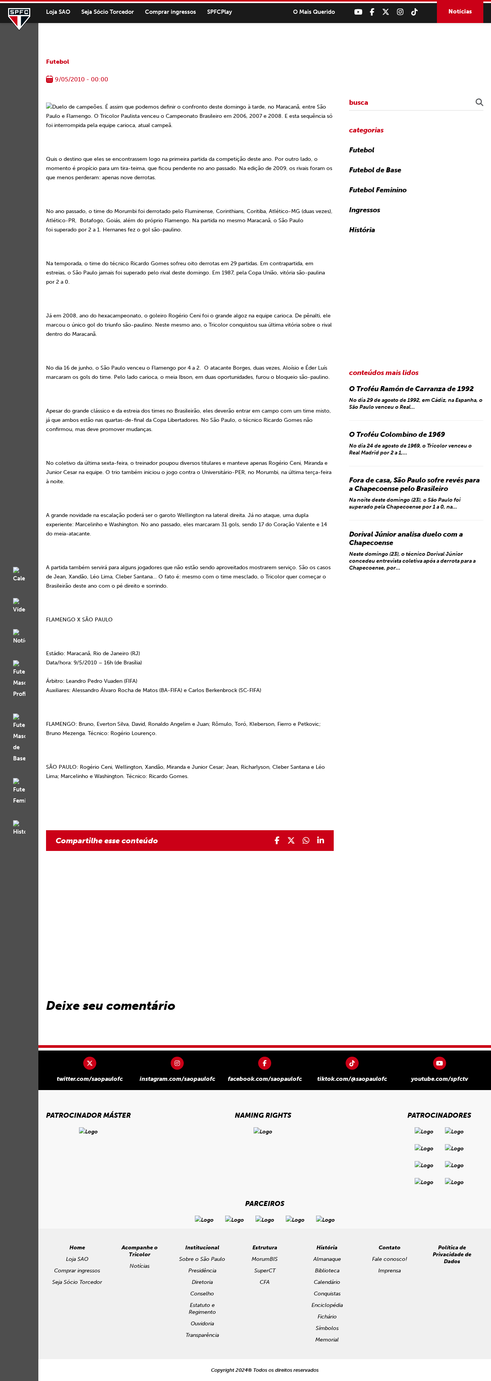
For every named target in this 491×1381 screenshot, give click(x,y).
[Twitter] (385, 12)
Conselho (202, 1293)
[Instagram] (400, 12)
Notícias (460, 11)
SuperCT (264, 1270)
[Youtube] (358, 12)
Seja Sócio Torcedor (107, 11)
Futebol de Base (375, 170)
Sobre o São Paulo (202, 1259)
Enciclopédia (327, 1305)
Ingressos (364, 210)
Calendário (327, 1282)
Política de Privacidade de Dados (452, 1254)
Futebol (57, 61)
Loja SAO (58, 11)
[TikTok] (414, 12)
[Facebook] (372, 12)
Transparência (202, 1335)
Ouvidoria (202, 1323)
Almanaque (327, 1259)
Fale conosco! (389, 1259)
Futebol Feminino (378, 190)
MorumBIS (265, 1259)
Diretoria (202, 1282)
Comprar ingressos (170, 11)
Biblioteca (327, 1270)
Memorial (327, 1339)
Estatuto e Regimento (202, 1308)
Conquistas (327, 1293)
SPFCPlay (219, 11)
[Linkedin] (320, 840)
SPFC (19, 19)
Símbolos (327, 1328)
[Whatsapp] (306, 840)
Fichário (327, 1316)
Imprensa (389, 1270)
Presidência (202, 1270)
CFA (265, 1282)
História (362, 230)
